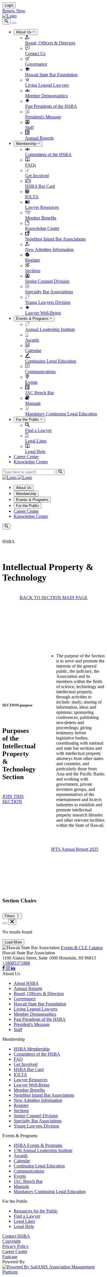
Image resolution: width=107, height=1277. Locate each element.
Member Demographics (46, 95)
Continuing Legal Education (50, 361)
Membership (26, 144)
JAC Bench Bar (39, 392)
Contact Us (35, 53)
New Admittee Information (49, 249)
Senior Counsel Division (47, 281)
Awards (32, 340)
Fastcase (9, 1256)
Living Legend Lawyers (47, 85)
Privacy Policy (15, 1246)
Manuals (33, 403)
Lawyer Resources (42, 207)
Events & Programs (33, 318)
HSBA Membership (32, 1048)
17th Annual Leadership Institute (43, 1150)
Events (31, 382)
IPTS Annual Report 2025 (74, 849)
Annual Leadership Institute (50, 329)
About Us (24, 32)
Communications (40, 371)
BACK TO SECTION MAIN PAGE (54, 597)
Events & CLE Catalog (82, 947)
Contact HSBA (16, 1236)
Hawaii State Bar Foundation (51, 74)
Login (9, 5)
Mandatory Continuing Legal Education (61, 413)
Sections (32, 270)
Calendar (33, 350)
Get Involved (37, 175)
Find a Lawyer (38, 430)
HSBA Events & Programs (38, 1145)
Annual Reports (39, 138)
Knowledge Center (42, 228)
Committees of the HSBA (48, 154)
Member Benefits (40, 217)
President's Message (43, 116)
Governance (36, 64)
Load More (13, 942)
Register (32, 260)
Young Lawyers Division (47, 302)
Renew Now (13, 10)
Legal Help (35, 451)
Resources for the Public (36, 1211)
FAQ (18, 1059)
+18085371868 (16, 963)
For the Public (28, 419)
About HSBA (26, 983)
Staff (29, 127)
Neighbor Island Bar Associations (55, 239)
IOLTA (32, 196)
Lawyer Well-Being (43, 312)
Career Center (26, 456)
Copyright (11, 1241)
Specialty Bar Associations (49, 291)
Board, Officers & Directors (50, 43)
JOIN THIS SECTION (13, 799)
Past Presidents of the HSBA (51, 106)
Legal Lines (36, 441)
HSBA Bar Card (40, 186)
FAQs (30, 165)
